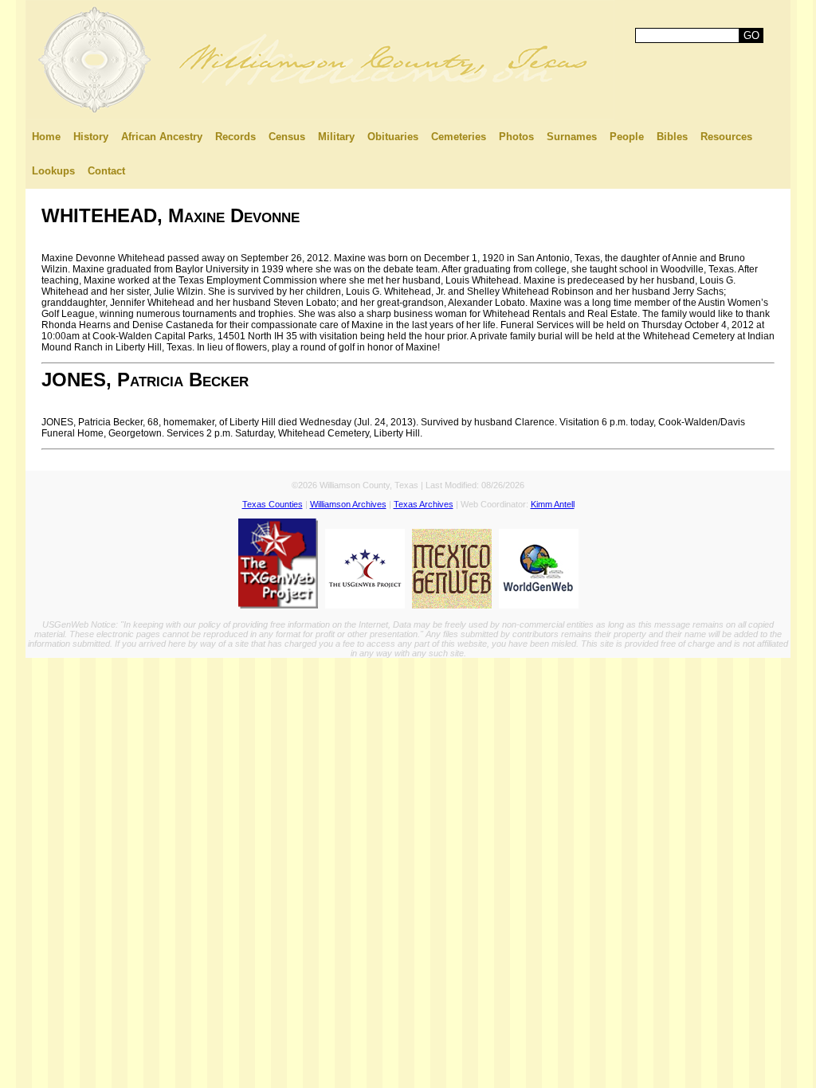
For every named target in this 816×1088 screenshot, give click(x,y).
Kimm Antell (553, 504)
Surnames (572, 137)
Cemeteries (458, 137)
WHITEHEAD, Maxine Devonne (170, 215)
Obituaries (392, 137)
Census (287, 137)
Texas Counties (272, 504)
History (90, 137)
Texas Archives (423, 504)
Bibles (672, 137)
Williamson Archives (348, 504)
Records (235, 137)
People (627, 137)
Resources (726, 137)
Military (336, 137)
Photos (516, 137)
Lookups (53, 171)
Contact (106, 171)
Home (46, 137)
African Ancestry (161, 137)
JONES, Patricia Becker (145, 379)
